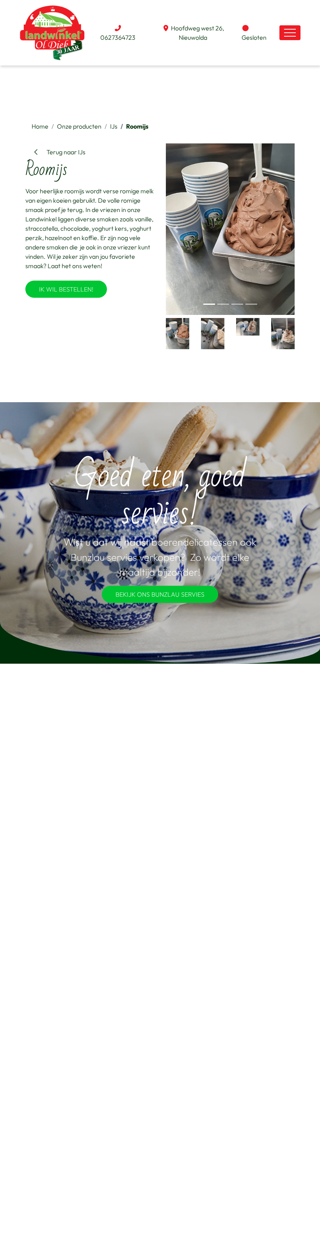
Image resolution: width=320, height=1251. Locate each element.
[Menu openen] (289, 32)
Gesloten (254, 37)
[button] (175, 229)
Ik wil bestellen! (66, 289)
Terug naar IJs (62, 152)
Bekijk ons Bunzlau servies (160, 594)
